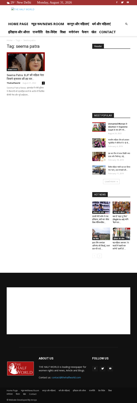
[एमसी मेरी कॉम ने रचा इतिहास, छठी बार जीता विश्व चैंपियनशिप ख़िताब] (101, 208)
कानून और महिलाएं (78, 24)
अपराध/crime (12, 69)
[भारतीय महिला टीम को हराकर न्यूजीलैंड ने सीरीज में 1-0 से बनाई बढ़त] (99, 143)
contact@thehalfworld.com (66, 377)
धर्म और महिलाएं (101, 24)
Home (10, 40)
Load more (110, 181)
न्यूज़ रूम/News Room (47, 24)
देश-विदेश (51, 32)
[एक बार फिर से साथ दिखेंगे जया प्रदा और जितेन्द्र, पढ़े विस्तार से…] (99, 156)
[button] (126, 24)
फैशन (85, 32)
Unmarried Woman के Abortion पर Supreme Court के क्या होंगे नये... (117, 127)
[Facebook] (116, 2)
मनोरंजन (74, 32)
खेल (93, 32)
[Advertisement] (114, 81)
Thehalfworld (13, 83)
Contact (107, 32)
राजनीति (38, 32)
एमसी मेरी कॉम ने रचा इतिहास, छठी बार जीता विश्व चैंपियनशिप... (100, 219)
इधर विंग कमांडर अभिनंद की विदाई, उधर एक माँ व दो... (101, 245)
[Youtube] (127, 2)
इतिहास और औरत (19, 32)
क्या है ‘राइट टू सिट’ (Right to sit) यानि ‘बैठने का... (120, 219)
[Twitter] (122, 2)
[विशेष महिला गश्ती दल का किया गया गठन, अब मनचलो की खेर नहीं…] (99, 170)
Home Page (18, 24)
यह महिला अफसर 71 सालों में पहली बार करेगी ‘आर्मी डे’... (121, 245)
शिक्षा (63, 32)
